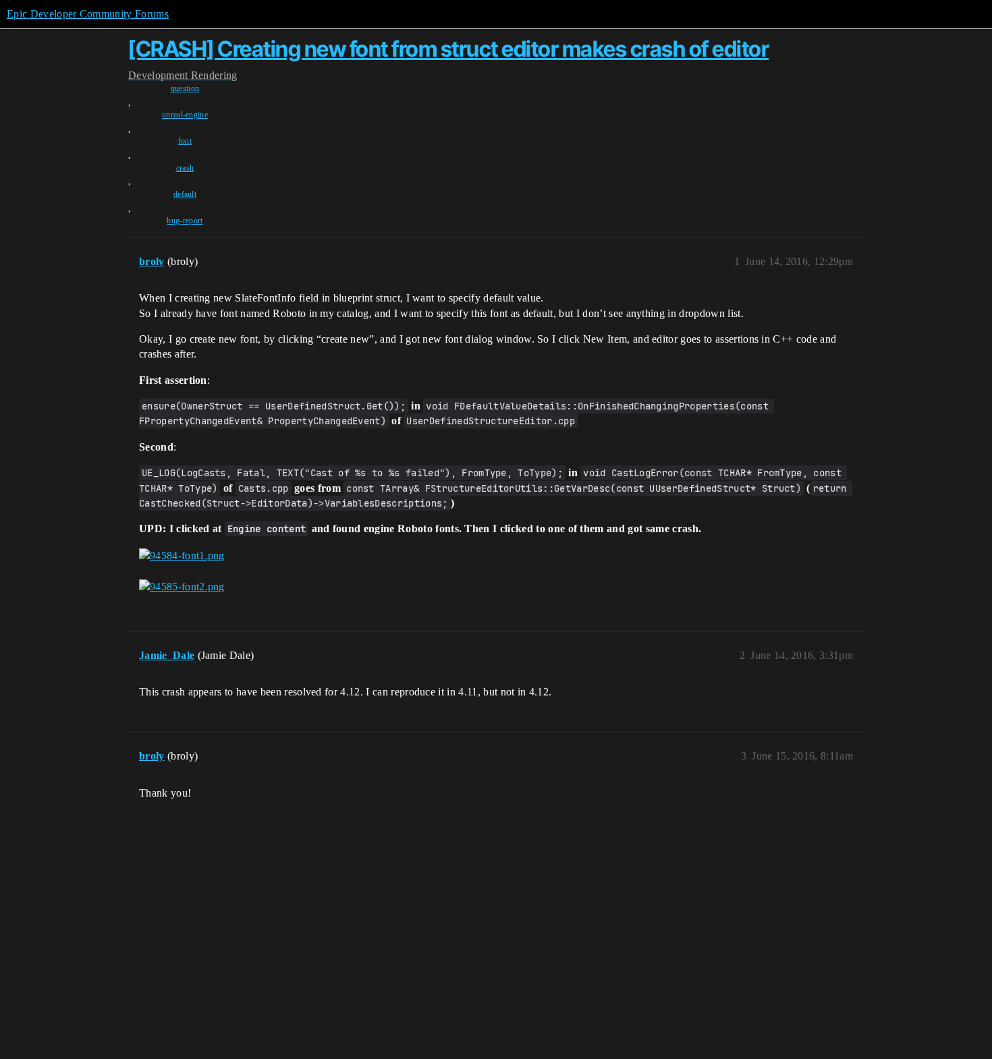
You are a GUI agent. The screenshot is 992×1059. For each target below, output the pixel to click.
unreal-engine (185, 114)
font (185, 141)
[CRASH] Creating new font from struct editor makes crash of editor (448, 49)
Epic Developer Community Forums (88, 14)
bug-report (184, 220)
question (185, 88)
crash (185, 168)
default (184, 194)
